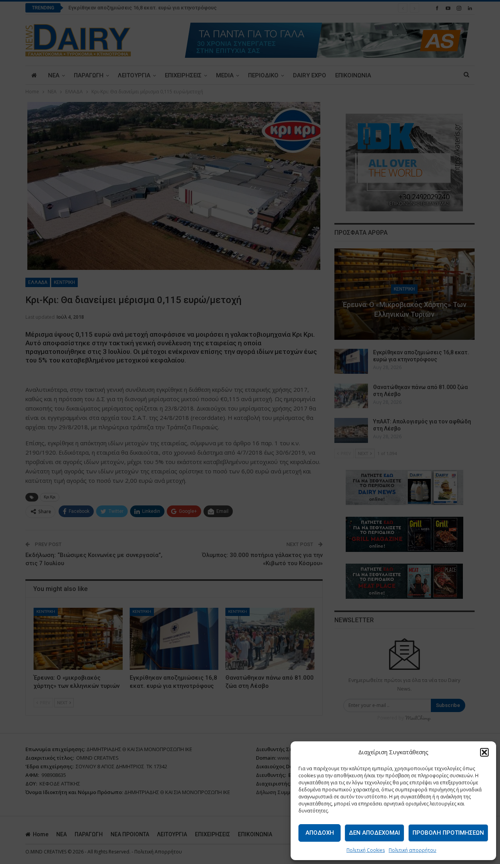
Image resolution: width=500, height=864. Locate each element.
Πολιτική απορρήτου (412, 850)
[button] (484, 752)
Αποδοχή (319, 832)
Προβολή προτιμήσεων (448, 832)
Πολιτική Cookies (365, 850)
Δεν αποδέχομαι (374, 832)
